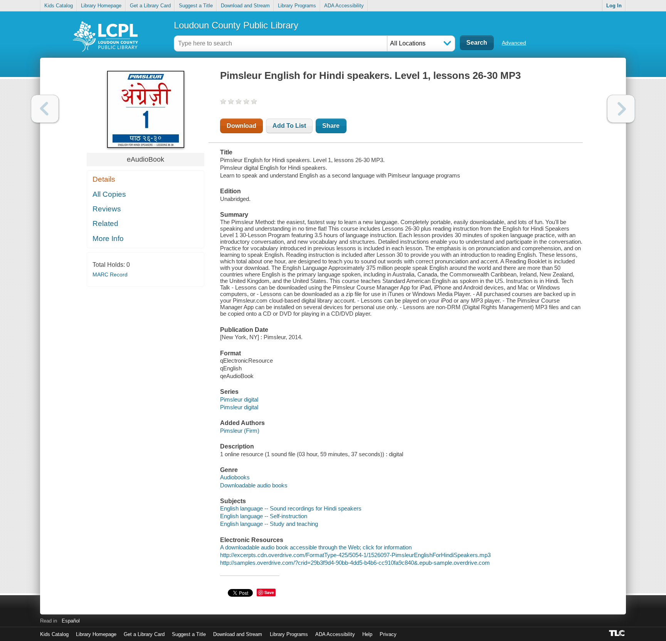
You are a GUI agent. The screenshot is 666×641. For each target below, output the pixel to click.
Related (105, 223)
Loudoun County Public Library (236, 25)
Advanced (514, 43)
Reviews (106, 209)
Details (103, 179)
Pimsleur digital (239, 399)
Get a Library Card (150, 5)
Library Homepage (101, 5)
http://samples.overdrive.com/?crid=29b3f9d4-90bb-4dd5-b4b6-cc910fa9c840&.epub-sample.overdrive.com (355, 562)
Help (367, 634)
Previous (45, 109)
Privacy (388, 634)
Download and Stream (245, 5)
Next (621, 109)
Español (71, 621)
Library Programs (297, 5)
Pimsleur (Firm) (239, 430)
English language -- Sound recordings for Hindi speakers (291, 508)
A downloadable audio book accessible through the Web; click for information (316, 547)
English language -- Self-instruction (263, 516)
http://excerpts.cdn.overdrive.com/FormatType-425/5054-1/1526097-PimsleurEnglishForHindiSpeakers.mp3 (355, 555)
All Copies (109, 194)
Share (331, 125)
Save (269, 592)
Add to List (289, 125)
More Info (108, 238)
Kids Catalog (58, 5)
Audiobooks (235, 477)
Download (241, 125)
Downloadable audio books (254, 485)
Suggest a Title (196, 5)
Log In (614, 5)
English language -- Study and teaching (269, 523)
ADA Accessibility (344, 5)
